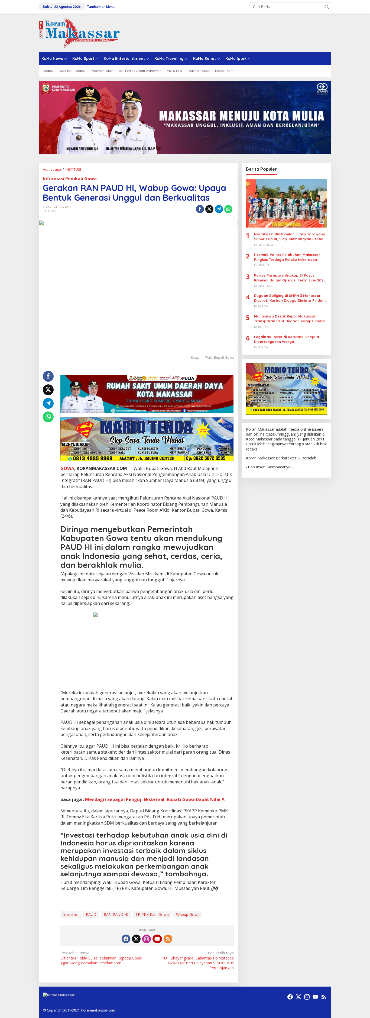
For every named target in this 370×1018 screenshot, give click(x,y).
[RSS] (168, 939)
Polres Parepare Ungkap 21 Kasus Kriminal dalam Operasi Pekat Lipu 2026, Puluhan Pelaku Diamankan (290, 278)
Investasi (71, 914)
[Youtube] (157, 939)
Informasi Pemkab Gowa (70, 178)
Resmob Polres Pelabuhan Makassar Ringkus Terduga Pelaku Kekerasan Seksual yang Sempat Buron (287, 257)
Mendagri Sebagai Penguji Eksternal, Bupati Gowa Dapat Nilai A (155, 799)
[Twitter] (136, 939)
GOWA (67, 468)
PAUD (91, 914)
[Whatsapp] (228, 209)
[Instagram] (146, 939)
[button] (326, 6)
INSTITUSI (50, 211)
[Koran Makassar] (79, 32)
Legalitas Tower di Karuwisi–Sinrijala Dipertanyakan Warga (286, 339)
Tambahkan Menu (101, 6)
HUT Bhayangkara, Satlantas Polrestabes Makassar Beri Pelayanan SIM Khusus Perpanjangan (197, 960)
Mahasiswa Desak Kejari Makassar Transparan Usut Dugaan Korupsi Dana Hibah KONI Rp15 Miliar (289, 318)
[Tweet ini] (209, 209)
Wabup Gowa (188, 914)
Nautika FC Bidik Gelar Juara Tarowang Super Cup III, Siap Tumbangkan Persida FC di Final (290, 236)
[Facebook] (126, 939)
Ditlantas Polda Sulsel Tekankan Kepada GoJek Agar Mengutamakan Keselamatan (101, 958)
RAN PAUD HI (116, 914)
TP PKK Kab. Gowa (152, 914)
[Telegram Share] (219, 209)
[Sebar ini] (200, 209)
